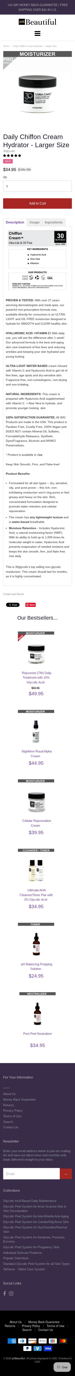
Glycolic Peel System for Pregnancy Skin (31, 1247)
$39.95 (36, 832)
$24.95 (36, 976)
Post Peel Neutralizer (37, 1033)
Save (32, 604)
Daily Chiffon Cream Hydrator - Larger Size (35, 46)
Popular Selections (16, 1258)
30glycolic (9, 151)
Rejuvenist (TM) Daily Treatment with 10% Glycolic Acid (36, 677)
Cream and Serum (13, 594)
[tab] (15, 222)
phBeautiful (18, 1358)
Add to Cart (37, 203)
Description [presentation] (15, 222)
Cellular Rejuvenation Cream (36, 823)
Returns (8, 1105)
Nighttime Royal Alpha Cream (37, 754)
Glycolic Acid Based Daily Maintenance (29, 1201)
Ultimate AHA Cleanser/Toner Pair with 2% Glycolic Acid (36, 894)
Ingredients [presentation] (54, 222)
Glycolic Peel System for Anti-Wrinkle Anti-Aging (36, 1216)
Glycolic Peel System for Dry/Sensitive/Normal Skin (35, 1229)
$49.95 (36, 693)
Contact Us (11, 1127)
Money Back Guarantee (19, 1099)
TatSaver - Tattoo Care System (24, 1269)
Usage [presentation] (34, 222)
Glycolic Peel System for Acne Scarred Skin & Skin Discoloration (34, 1209)
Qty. (5, 177)
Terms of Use (12, 1116)
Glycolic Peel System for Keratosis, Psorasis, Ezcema (34, 1239)
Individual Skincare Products (22, 1252)
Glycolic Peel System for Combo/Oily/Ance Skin (36, 1222)
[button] (12, 155)
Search (8, 1122)
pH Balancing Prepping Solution (36, 966)
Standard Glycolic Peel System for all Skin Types (36, 1264)
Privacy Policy (13, 1110)
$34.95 (36, 906)
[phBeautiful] (37, 22)
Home (6, 46)
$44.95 (36, 763)
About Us (9, 1094)
